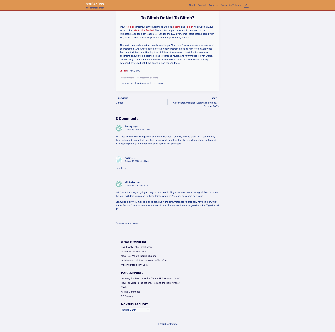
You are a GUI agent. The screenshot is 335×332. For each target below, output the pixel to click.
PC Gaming (127, 296)
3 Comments (157, 83)
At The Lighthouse (130, 291)
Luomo (176, 26)
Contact (202, 5)
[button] (240, 5)
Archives (213, 5)
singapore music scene (147, 78)
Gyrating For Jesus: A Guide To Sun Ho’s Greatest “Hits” (150, 278)
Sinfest (122, 100)
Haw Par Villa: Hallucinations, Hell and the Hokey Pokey (150, 283)
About (192, 5)
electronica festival (144, 30)
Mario (124, 287)
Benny (128, 126)
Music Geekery (143, 83)
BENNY (123, 70)
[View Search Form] (246, 5)
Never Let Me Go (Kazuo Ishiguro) (139, 256)
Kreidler (130, 26)
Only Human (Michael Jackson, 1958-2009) (144, 260)
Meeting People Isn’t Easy (134, 265)
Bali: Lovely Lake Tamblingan (136, 247)
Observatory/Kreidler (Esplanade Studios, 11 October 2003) (196, 102)
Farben (189, 26)
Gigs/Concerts (127, 78)
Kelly (127, 157)
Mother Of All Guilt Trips (133, 251)
